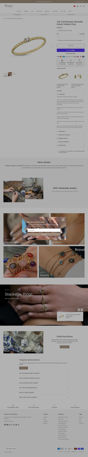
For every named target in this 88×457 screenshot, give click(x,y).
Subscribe (44, 234)
